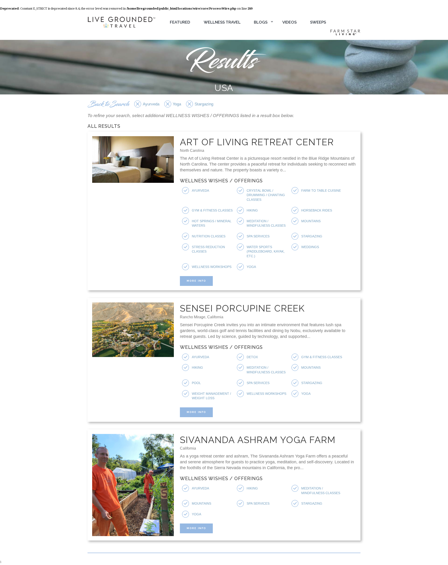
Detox (252, 357)
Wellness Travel (222, 22)
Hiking (252, 210)
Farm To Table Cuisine (321, 190)
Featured (180, 22)
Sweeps (318, 22)
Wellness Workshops (211, 267)
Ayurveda (200, 190)
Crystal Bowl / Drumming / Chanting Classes (266, 195)
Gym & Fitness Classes (212, 210)
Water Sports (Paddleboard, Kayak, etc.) (266, 251)
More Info (196, 280)
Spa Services (258, 236)
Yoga (251, 267)
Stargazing (311, 236)
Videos (289, 22)
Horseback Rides (316, 210)
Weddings (310, 247)
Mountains (311, 221)
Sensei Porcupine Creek (242, 308)
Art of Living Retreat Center (257, 142)
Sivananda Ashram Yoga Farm (258, 439)
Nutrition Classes (208, 236)
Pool (196, 383)
